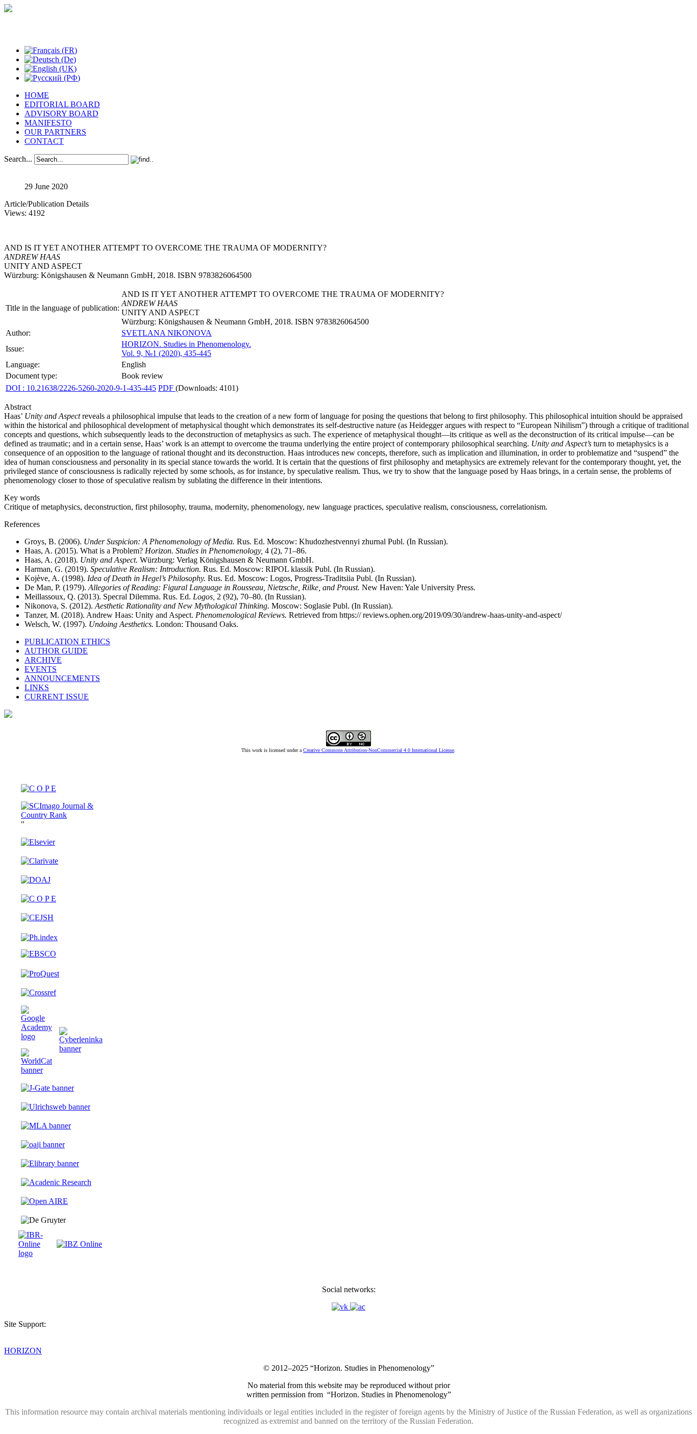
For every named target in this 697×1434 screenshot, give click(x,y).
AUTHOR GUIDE (56, 650)
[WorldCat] (36, 1070)
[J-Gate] (47, 1088)
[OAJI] (43, 1144)
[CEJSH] (37, 917)
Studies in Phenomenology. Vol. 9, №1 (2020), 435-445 (186, 349)
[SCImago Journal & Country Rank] (62, 815)
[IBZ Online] (79, 1244)
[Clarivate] (39, 861)
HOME (36, 95)
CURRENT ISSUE (56, 696)
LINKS (36, 687)
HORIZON (23, 1350)
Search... (18, 159)
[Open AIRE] (44, 1201)
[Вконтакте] (341, 1306)
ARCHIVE (43, 660)
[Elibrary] (50, 1163)
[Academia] (357, 1306)
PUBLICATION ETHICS (67, 641)
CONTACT (44, 141)
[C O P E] (38, 788)
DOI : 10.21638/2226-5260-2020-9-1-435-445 (81, 388)
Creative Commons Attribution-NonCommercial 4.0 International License (378, 750)
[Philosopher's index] (39, 937)
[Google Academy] (36, 1036)
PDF (167, 388)
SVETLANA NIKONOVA (166, 333)
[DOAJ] (36, 879)
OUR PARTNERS (55, 132)
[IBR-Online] (36, 1253)
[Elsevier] (38, 842)
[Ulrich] (55, 1106)
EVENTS (40, 669)
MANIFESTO (48, 122)
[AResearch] (56, 1182)
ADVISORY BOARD (61, 113)
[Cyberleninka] (81, 1048)
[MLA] (46, 1125)
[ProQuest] (40, 973)
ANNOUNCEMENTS (62, 678)
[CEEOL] (38, 898)
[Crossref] (38, 992)
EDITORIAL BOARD (62, 104)
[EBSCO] (38, 953)
